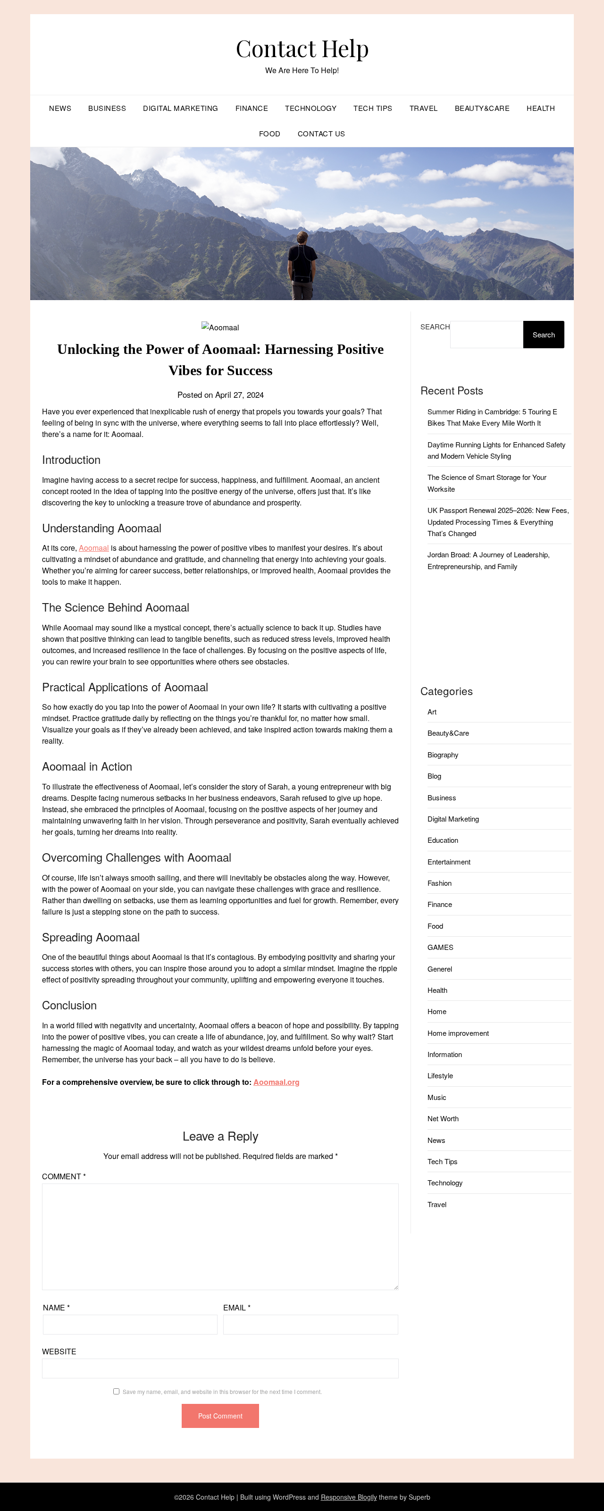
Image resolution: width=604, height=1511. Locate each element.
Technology (310, 108)
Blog (434, 776)
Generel (440, 969)
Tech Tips (373, 108)
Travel (424, 108)
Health (541, 108)
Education (443, 840)
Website (59, 1351)
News (60, 108)
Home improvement (458, 1033)
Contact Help (302, 48)
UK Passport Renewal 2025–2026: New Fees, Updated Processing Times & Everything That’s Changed (498, 521)
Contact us (321, 133)
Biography (443, 754)
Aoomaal (94, 547)
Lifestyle (440, 1075)
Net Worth (443, 1118)
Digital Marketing (180, 108)
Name (56, 1307)
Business (107, 108)
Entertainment (449, 861)
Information (445, 1054)
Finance (251, 108)
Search (435, 326)
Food (270, 133)
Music (437, 1097)
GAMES (440, 947)
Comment (64, 1176)
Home (437, 1011)
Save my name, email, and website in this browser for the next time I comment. (222, 1391)
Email (237, 1307)
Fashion (440, 883)
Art (432, 711)
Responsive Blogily (349, 1497)
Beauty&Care (482, 108)
